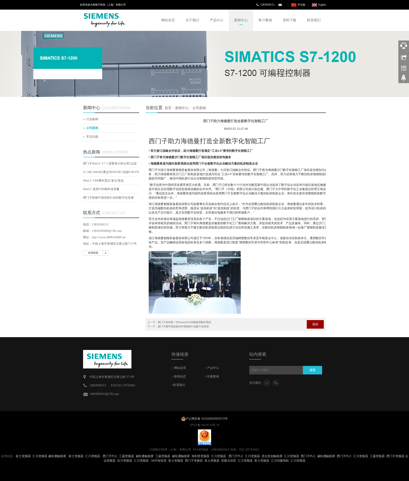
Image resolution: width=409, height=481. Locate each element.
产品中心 (216, 20)
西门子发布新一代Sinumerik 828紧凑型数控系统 (184, 322)
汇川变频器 (39, 456)
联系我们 (314, 20)
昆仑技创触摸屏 (272, 456)
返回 (315, 324)
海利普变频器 (200, 456)
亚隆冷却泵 (228, 460)
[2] (204, 64)
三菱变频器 (126, 456)
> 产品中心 (211, 368)
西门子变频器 (395, 456)
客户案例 (265, 20)
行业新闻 (92, 119)
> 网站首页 (178, 368)
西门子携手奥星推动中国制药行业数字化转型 (183, 326)
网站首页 (168, 20)
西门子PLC (110, 456)
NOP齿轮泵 (159, 460)
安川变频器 (124, 460)
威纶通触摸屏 (57, 456)
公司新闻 (199, 108)
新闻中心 (241, 20)
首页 (168, 108)
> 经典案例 (211, 376)
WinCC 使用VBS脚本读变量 (101, 189)
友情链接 (93, 252)
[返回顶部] (403, 79)
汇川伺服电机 (280, 460)
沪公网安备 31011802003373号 (207, 418)
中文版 (301, 4)
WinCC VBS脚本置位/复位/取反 (103, 180)
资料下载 (289, 20)
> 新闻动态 (178, 376)
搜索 (312, 370)
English (322, 4)
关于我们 (192, 20)
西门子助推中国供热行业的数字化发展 (108, 197)
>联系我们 (178, 385)
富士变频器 (23, 456)
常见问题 (92, 136)
